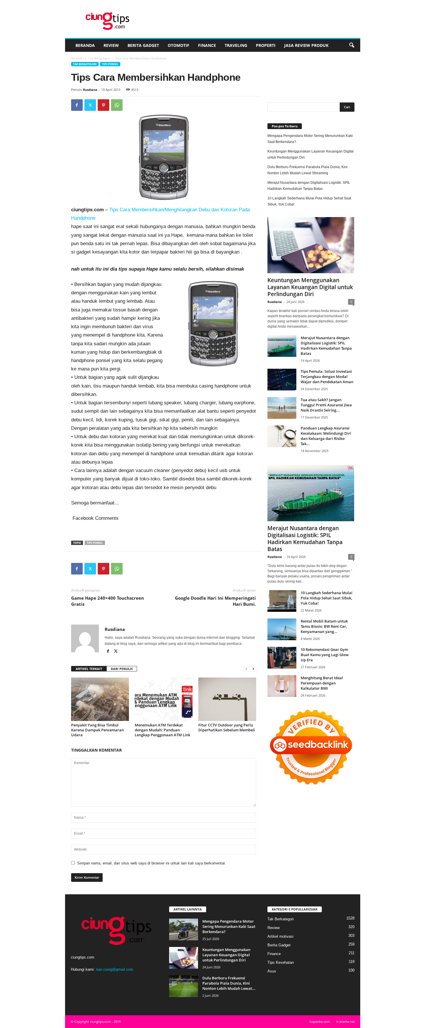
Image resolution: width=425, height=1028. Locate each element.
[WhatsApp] (117, 105)
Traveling (236, 45)
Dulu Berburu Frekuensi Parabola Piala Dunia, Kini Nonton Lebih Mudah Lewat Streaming (307, 170)
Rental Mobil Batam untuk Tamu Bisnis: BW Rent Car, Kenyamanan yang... (324, 626)
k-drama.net (346, 1021)
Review (111, 45)
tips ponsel (95, 543)
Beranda (85, 45)
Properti (266, 45)
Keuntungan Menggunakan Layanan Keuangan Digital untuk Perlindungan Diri (310, 154)
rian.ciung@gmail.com (114, 969)
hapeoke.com (320, 1021)
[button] (351, 45)
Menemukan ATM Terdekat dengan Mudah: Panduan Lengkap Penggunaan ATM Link (162, 729)
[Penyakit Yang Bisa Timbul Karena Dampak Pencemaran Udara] (100, 699)
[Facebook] (77, 105)
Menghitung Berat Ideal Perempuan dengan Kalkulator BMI (322, 683)
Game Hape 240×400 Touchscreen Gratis (107, 601)
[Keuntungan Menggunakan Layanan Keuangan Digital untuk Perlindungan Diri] (310, 245)
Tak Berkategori (99, 58)
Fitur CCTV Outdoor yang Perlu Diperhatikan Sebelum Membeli (226, 727)
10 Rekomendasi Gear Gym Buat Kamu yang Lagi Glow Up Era (325, 654)
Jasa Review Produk (306, 45)
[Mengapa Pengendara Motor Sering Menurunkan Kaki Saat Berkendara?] (183, 929)
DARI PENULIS (122, 669)
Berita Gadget (143, 45)
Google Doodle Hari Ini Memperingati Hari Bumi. (215, 601)
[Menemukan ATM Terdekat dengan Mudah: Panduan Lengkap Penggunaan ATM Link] (164, 699)
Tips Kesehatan (280, 962)
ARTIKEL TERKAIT (89, 669)
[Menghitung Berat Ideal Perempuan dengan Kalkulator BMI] (281, 686)
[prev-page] (246, 669)
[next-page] (253, 669)
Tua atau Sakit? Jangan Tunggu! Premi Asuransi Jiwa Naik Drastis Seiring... (326, 405)
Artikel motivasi (280, 936)
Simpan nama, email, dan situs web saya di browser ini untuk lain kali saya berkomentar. (151, 863)
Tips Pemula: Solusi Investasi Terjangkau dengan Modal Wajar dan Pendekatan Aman (327, 376)
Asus (271, 971)
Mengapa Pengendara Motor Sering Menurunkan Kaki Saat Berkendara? (310, 139)
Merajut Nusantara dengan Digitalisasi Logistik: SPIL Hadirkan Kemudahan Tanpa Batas (308, 186)
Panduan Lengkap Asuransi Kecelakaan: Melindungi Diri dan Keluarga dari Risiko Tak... (326, 435)
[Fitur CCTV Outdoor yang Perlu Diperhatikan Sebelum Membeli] (227, 699)
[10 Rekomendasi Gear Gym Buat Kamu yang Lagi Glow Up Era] (281, 658)
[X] (90, 105)
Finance (207, 45)
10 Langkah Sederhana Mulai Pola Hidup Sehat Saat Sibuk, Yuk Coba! (309, 201)
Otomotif (178, 45)
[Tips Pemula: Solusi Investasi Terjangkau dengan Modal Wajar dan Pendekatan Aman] (281, 379)
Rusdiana (90, 89)
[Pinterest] (103, 105)
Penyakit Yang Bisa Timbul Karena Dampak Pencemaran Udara (97, 729)
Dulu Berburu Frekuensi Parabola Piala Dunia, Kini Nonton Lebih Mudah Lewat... (229, 983)
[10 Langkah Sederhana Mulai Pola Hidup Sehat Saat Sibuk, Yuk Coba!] (281, 601)
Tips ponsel (110, 64)
